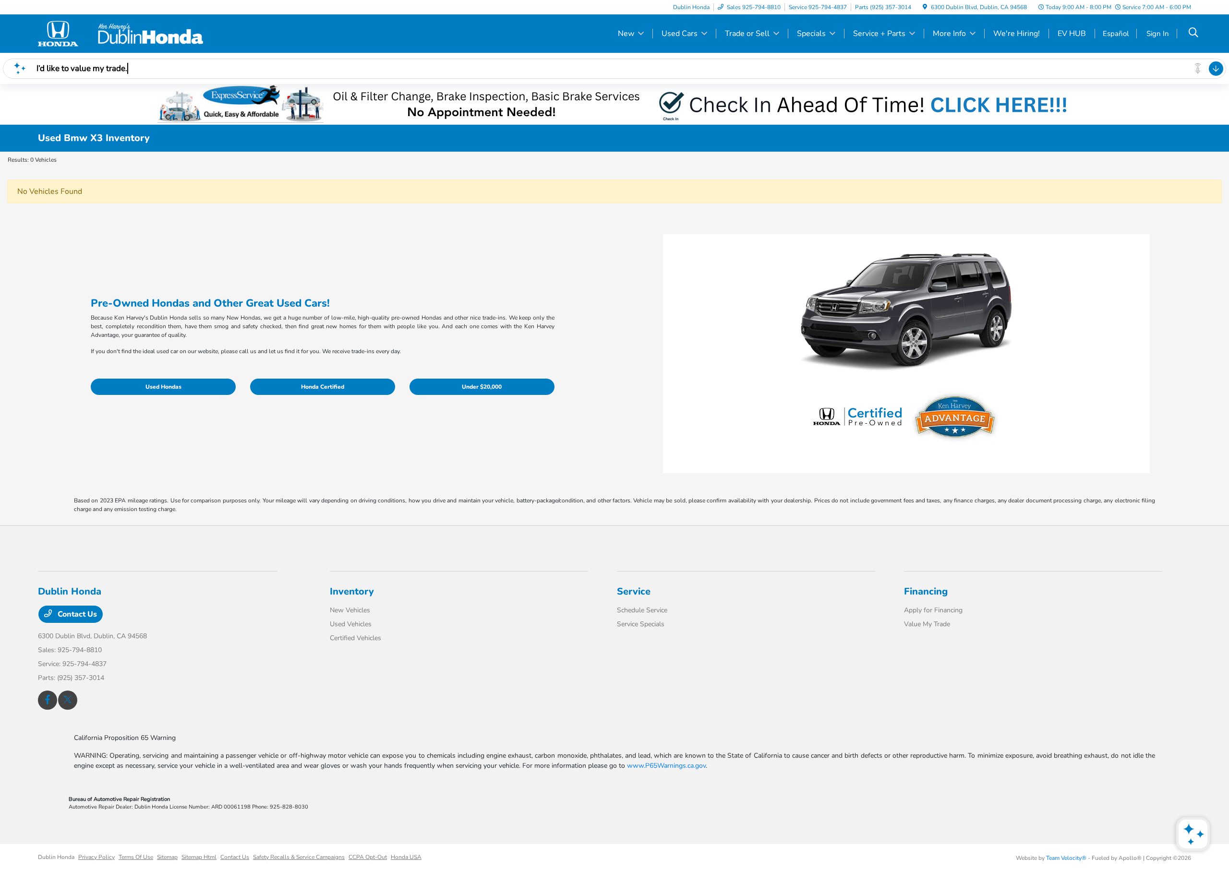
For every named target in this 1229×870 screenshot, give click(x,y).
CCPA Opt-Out (368, 857)
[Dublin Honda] (120, 33)
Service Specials (640, 624)
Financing (926, 591)
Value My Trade (927, 624)
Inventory (352, 591)
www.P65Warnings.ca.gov (666, 765)
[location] (925, 7)
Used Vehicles (351, 624)
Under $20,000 (482, 387)
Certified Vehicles (355, 638)
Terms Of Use (136, 857)
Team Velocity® (1066, 858)
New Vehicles (350, 610)
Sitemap (167, 857)
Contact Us (76, 614)
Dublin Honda (56, 857)
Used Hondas (163, 387)
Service (634, 591)
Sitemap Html (199, 857)
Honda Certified (322, 387)
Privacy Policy (96, 857)
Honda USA (406, 857)
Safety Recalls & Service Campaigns (299, 857)
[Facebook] (47, 700)
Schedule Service (642, 610)
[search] (1193, 33)
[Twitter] (67, 700)
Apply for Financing (933, 610)
